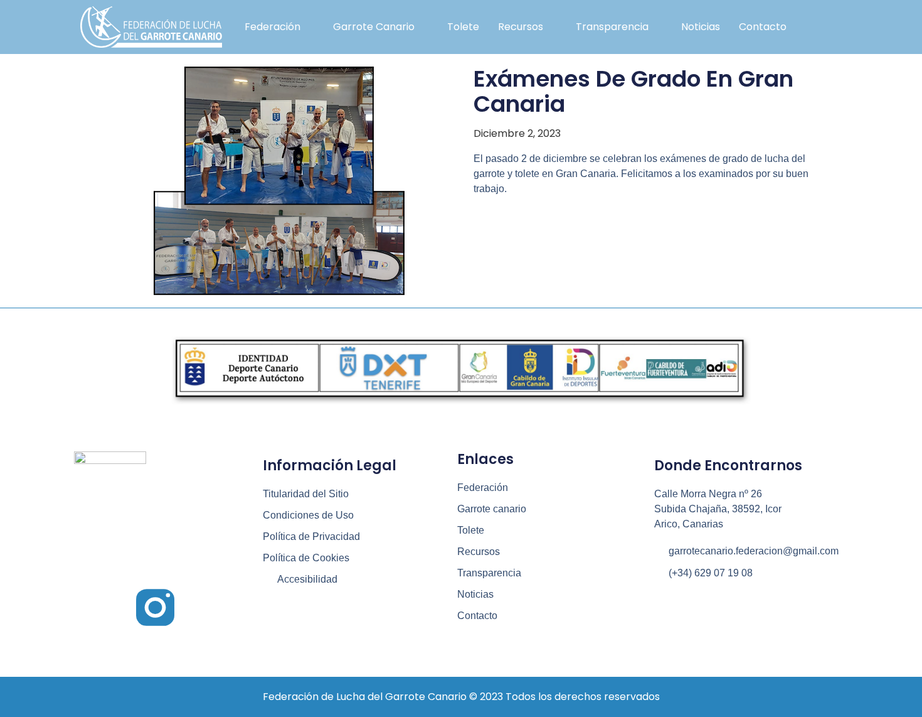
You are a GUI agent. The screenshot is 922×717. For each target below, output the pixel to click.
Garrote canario (374, 26)
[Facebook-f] (97, 607)
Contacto (763, 26)
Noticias (700, 26)
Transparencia (612, 26)
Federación (272, 26)
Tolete (463, 26)
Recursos (520, 26)
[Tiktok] (213, 607)
